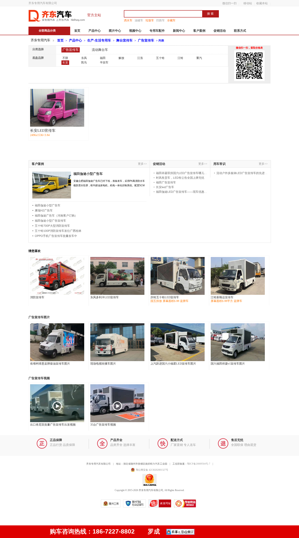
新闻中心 (179, 30)
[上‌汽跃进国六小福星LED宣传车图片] (178, 342)
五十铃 (160, 58)
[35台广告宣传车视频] (117, 403)
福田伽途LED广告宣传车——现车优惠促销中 (184, 191)
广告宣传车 (146, 40)
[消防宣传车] (57, 276)
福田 (103, 58)
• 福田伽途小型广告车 (46, 205)
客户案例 (199, 30)
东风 (84, 58)
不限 (65, 58)
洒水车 (128, 20)
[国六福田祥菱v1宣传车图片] (238, 342)
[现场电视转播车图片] (117, 342)
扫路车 (160, 20)
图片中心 (115, 30)
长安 (65, 62)
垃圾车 (149, 20)
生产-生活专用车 (99, 40)
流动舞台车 (100, 49)
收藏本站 (262, 3)
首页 (77, 30)
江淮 (140, 58)
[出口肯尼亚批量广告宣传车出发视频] (57, 403)
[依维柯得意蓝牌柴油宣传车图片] (57, 342)
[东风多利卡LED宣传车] (117, 276)
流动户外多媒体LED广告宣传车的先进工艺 (243, 173)
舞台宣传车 (124, 40)
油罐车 (139, 20)
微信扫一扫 (229, 3)
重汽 (199, 58)
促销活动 (220, 30)
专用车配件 (157, 30)
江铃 (180, 58)
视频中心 (135, 30)
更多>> (142, 163)
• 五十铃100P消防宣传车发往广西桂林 (56, 230)
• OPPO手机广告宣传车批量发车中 (54, 235)
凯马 (84, 62)
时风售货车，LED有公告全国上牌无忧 (180, 177)
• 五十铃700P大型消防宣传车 (51, 225)
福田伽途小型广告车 (88, 173)
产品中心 (94, 30)
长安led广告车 (165, 187)
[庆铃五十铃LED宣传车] (178, 276)
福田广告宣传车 (166, 182)
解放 (121, 58)
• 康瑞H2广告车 (42, 210)
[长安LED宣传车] (57, 108)
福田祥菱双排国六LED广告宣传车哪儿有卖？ (184, 173)
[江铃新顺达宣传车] (238, 276)
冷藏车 (171, 20)
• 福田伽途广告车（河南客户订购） (54, 215)
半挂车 (104, 62)
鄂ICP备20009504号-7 (198, 463)
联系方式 (240, 30)
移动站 (247, 3)
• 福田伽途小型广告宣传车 (49, 220)
